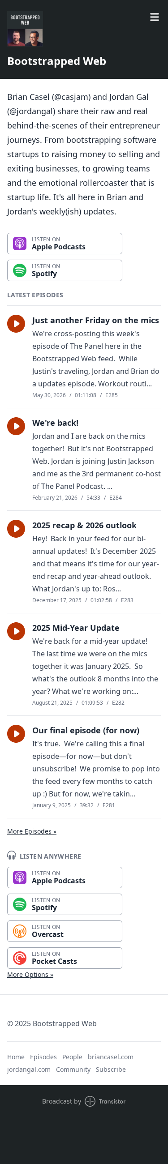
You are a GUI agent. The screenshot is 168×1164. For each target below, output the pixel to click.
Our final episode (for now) (85, 730)
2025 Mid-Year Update (76, 627)
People (72, 1057)
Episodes (43, 1057)
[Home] (25, 29)
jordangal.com (29, 1069)
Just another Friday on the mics (95, 320)
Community (73, 1069)
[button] (16, 324)
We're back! (55, 422)
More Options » (30, 974)
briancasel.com (111, 1057)
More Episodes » (31, 831)
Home (16, 1057)
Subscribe (111, 1069)
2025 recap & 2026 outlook (84, 525)
